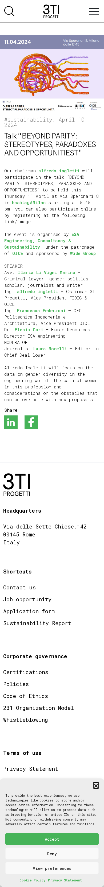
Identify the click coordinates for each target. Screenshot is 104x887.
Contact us (19, 587)
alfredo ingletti (58, 170)
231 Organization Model (38, 707)
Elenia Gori (29, 329)
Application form (29, 611)
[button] (96, 785)
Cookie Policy (32, 880)
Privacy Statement (65, 880)
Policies (16, 683)
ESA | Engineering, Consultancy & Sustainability (44, 240)
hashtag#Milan (29, 202)
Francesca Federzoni (41, 310)
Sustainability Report (37, 623)
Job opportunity (27, 599)
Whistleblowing (25, 719)
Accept (52, 839)
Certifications (25, 672)
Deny (52, 853)
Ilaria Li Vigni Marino (46, 272)
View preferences (52, 868)
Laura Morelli (50, 348)
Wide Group (83, 253)
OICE (19, 253)
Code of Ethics (25, 695)
